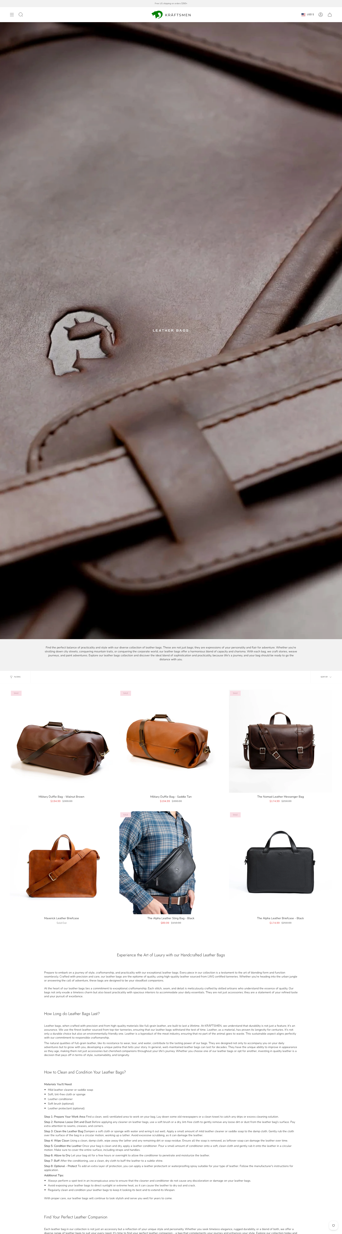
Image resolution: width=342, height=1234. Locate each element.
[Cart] (329, 14)
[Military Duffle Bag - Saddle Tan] (170, 741)
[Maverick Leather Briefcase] (61, 862)
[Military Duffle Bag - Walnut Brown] (61, 741)
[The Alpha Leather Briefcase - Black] (280, 862)
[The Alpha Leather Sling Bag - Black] (170, 862)
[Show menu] (12, 14)
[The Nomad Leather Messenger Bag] (280, 741)
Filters (17, 677)
